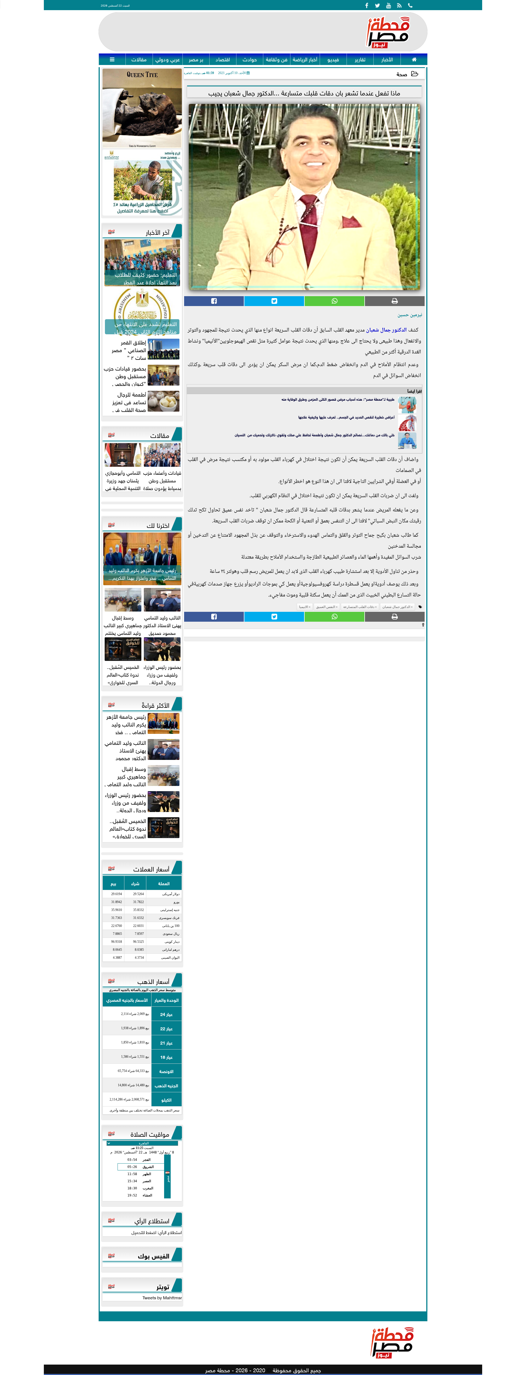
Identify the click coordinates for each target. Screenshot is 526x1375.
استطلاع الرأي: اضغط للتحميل (157, 1232)
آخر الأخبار (157, 231)
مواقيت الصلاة (150, 1133)
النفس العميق (325, 607)
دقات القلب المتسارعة (358, 607)
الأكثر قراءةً (155, 704)
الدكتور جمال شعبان (386, 330)
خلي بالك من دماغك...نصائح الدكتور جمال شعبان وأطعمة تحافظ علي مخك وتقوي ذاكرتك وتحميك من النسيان (315, 434)
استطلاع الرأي (152, 1220)
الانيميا (303, 607)
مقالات (159, 434)
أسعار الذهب (153, 980)
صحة (402, 73)
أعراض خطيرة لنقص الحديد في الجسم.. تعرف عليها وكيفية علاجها (346, 417)
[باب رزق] (142, 182)
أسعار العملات (151, 868)
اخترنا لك (158, 524)
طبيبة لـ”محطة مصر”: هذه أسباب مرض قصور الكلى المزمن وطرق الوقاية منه (338, 399)
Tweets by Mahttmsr (162, 1297)
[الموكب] (142, 108)
